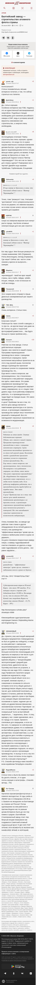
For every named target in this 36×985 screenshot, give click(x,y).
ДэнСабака (9, 100)
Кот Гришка (10, 788)
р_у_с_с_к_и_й (11, 132)
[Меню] (31, 8)
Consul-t (9, 339)
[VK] (22, 973)
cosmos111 (9, 556)
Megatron (9, 270)
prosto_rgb (9, 81)
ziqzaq (8, 316)
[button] (13, 8)
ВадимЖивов (10, 770)
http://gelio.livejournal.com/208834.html (14, 32)
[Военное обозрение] (18, 3)
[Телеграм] (5, 973)
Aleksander (10, 179)
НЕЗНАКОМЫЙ (11, 631)
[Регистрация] (22, 8)
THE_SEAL (9, 305)
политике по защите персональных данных (14, 960)
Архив (4, 13)
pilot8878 (9, 231)
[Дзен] (30, 973)
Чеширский (10, 289)
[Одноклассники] (13, 973)
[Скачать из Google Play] (18, 966)
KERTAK (9, 215)
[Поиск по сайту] (4, 8)
